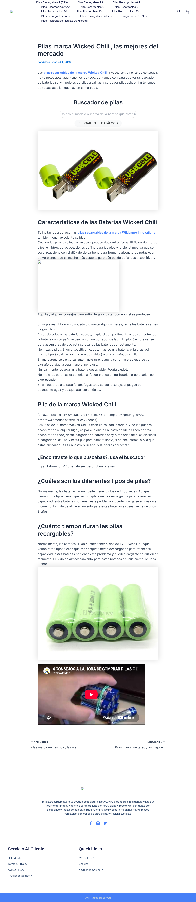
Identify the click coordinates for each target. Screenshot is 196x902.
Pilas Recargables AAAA (55, 6)
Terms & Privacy (17, 863)
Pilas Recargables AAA (126, 2)
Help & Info (14, 857)
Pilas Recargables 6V (54, 11)
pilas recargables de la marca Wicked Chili (75, 72)
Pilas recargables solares (96, 16)
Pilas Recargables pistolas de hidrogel (64, 20)
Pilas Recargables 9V (89, 11)
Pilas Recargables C (92, 6)
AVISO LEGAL (16, 869)
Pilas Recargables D (126, 6)
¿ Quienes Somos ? (20, 875)
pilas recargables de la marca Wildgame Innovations (117, 232)
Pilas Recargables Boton (56, 16)
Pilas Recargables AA (90, 2)
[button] (179, 11)
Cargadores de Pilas (134, 16)
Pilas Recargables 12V (125, 11)
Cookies (83, 863)
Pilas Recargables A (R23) (52, 2)
